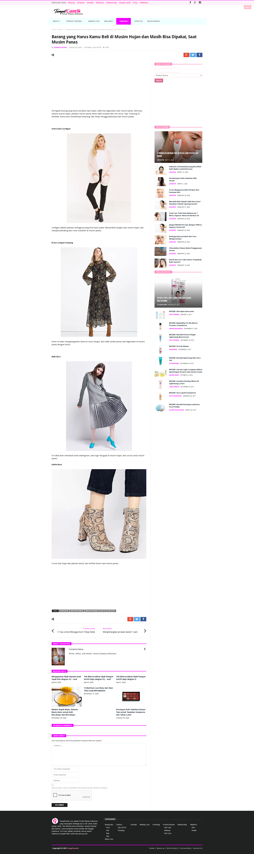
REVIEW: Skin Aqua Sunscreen (181, 311)
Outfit (111, 611)
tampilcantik (73, 848)
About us (160, 848)
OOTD (102, 611)
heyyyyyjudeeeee (175, 396)
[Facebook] (190, 2)
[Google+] (195, 2)
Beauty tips (109, 825)
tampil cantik (125, 3)
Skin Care (167, 833)
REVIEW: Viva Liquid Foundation (182, 393)
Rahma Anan (174, 375)
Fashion (81, 3)
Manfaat (100, 3)
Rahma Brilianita (176, 328)
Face (108, 827)
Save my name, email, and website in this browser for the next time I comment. (79, 788)
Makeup (167, 830)
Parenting (156, 825)
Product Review (169, 825)
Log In (247, 7)
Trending (121, 830)
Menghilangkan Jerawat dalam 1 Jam (120, 630)
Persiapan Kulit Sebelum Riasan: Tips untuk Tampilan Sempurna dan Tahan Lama (131, 712)
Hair (107, 830)
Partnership (185, 848)
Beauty (72, 3)
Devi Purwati (174, 314)
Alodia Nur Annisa (176, 410)
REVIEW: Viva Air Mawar (179, 346)
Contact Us (197, 848)
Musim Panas (77, 611)
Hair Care (167, 827)
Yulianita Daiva (60, 47)
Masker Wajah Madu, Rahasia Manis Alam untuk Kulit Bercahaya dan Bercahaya (65, 712)
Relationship (182, 825)
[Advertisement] (99, 81)
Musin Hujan (92, 611)
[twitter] (193, 55)
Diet (193, 827)
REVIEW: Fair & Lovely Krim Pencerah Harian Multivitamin (174, 299)
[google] (186, 55)
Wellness (144, 3)
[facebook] (199, 55)
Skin (107, 836)
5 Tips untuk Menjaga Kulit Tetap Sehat (76, 630)
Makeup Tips (145, 825)
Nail (107, 833)
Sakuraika (173, 349)
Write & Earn (172, 848)
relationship (112, 3)
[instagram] (200, 2)
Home (54, 29)
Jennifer (160, 160)
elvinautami (162, 305)
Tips (136, 3)
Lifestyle (134, 825)
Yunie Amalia (174, 387)
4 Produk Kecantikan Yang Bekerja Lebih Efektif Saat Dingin (178, 155)
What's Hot (109, 839)
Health (91, 3)
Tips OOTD (97, 47)
